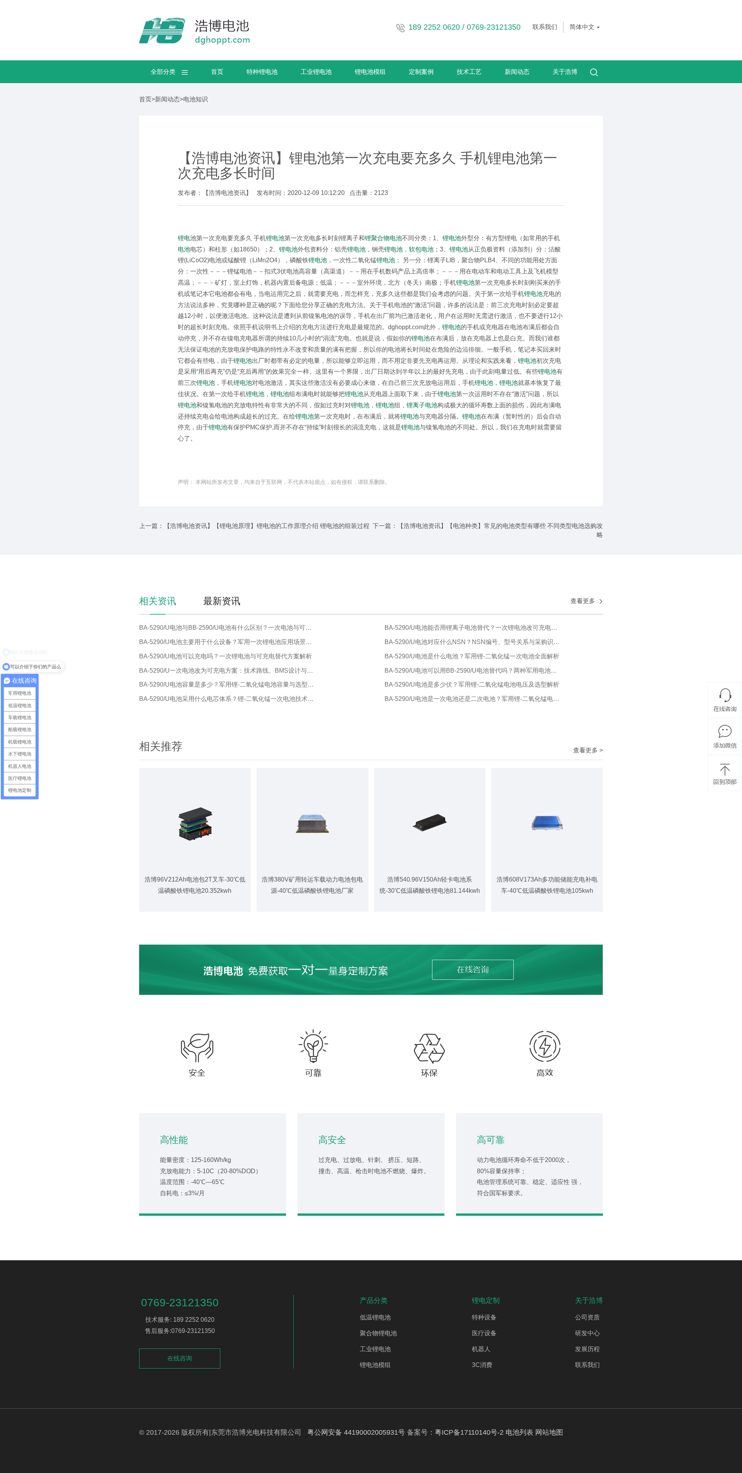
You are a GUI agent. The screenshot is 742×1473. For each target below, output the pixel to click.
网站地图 (549, 1432)
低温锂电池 (375, 1317)
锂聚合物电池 (383, 238)
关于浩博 (565, 71)
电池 (184, 249)
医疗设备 (484, 1333)
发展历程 (587, 1349)
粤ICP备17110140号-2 (469, 1432)
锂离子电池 (422, 405)
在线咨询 (179, 1358)
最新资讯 (221, 601)
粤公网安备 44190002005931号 (356, 1432)
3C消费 (482, 1365)
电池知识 (195, 99)
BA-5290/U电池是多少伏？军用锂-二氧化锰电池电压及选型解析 (472, 684)
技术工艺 (469, 71)
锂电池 (275, 238)
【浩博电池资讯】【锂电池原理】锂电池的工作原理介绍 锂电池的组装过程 (266, 526)
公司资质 (587, 1317)
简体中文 (583, 27)
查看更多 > (588, 750)
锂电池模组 (370, 71)
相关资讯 (157, 601)
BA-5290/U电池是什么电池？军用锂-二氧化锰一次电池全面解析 (472, 656)
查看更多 (582, 601)
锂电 (184, 238)
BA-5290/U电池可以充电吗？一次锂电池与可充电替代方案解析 (225, 656)
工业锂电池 (316, 71)
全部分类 (166, 71)
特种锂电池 (262, 71)
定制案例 (421, 71)
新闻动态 (517, 71)
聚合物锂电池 (378, 1333)
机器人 (481, 1349)
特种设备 (484, 1317)
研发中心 (587, 1333)
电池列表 (519, 1432)
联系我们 (545, 27)
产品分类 (374, 1300)
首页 (217, 71)
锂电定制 (486, 1300)
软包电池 (421, 249)
